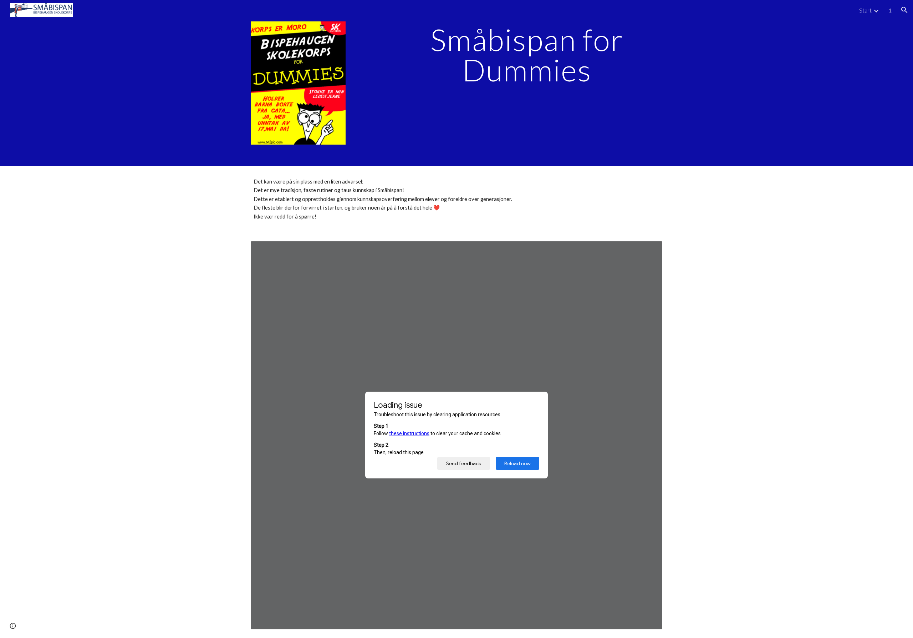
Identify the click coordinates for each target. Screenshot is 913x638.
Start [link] (865, 10)
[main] (526, 54)
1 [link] (890, 10)
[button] (904, 10)
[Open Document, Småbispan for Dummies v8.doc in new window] (648, 250)
